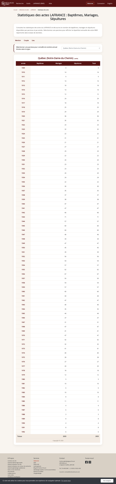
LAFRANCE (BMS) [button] (38, 3)
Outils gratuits (37, 466)
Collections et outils (24, 10)
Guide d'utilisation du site (14, 464)
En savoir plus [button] (66, 480)
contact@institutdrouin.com (72, 472)
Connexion (101, 3)
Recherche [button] (19, 3)
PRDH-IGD (36, 464)
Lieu (33, 40)
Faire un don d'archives (14, 470)
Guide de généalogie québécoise (16, 468)
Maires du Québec (38, 471)
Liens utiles (11, 475)
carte (76, 58)
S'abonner (90, 3)
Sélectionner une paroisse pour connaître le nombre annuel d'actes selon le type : (36, 48)
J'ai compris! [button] (107, 480)
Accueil (15, 10)
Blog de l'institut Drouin (40, 468)
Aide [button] (50, 3)
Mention (18, 40)
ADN (35, 462)
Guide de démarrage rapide (15, 462)
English (109, 3)
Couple (26, 40)
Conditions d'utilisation (14, 477)
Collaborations (12, 473)
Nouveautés (11, 471)
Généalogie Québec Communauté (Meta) (45, 470)
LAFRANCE (33, 10)
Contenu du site (12, 461)
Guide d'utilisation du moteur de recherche (19, 466)
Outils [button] (28, 3)
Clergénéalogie (37, 473)
